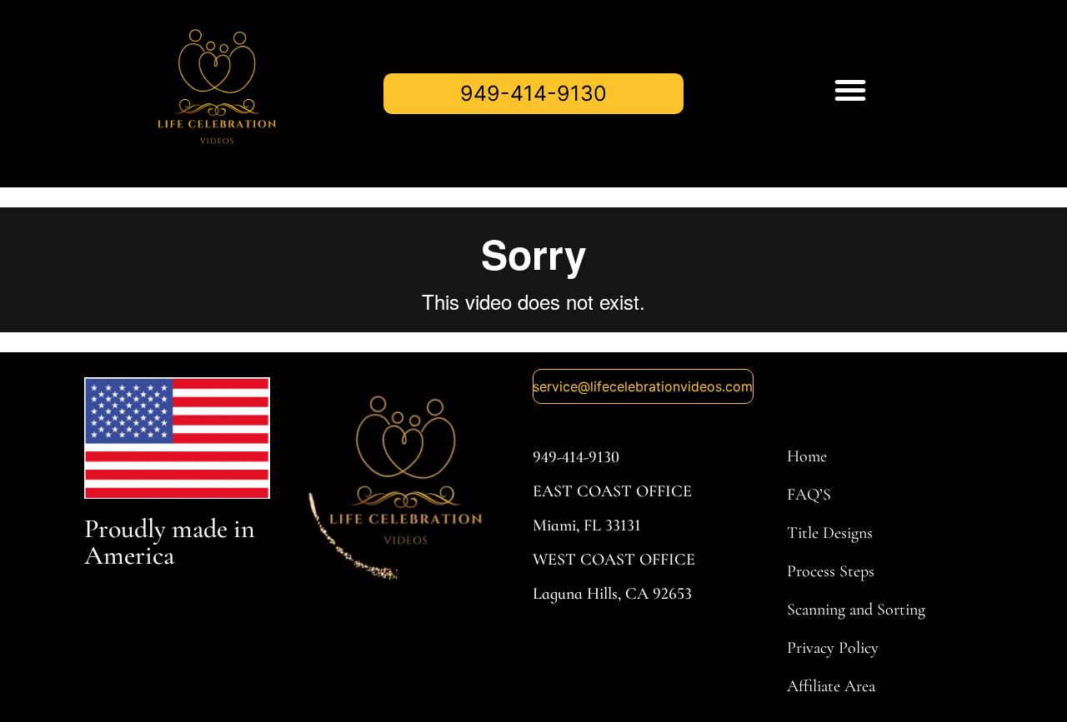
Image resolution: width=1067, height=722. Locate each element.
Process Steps (830, 571)
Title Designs (830, 533)
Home (807, 456)
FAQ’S (809, 495)
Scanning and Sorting (856, 610)
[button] (850, 90)
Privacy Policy (833, 648)
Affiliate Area (831, 686)
